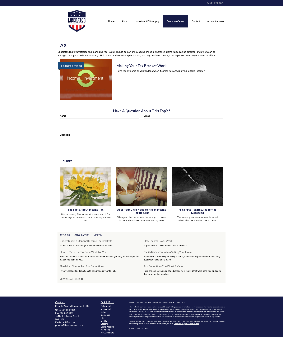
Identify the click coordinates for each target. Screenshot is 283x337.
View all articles (70, 279)
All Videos (105, 329)
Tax (102, 317)
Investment (106, 308)
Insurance (105, 314)
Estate (104, 311)
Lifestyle (104, 323)
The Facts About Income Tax (85, 209)
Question (65, 134)
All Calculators (107, 332)
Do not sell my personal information (186, 323)
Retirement (106, 305)
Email (147, 115)
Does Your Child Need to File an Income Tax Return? (141, 211)
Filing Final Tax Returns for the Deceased (198, 211)
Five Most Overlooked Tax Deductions (82, 266)
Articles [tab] (65, 235)
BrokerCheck (180, 302)
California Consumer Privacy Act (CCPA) (203, 321)
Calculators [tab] (81, 235)
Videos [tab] (98, 235)
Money (104, 320)
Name (63, 115)
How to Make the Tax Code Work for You (83, 252)
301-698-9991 (216, 2)
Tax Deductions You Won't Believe (163, 266)
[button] (125, 21)
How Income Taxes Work (158, 240)
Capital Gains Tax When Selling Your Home (168, 252)
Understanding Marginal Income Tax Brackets (86, 240)
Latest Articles (107, 326)
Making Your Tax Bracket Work (141, 66)
